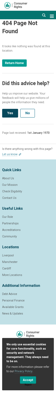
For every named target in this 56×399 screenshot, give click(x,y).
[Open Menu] (52, 16)
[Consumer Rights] (15, 5)
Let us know (10, 154)
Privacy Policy (23, 371)
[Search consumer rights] (44, 15)
